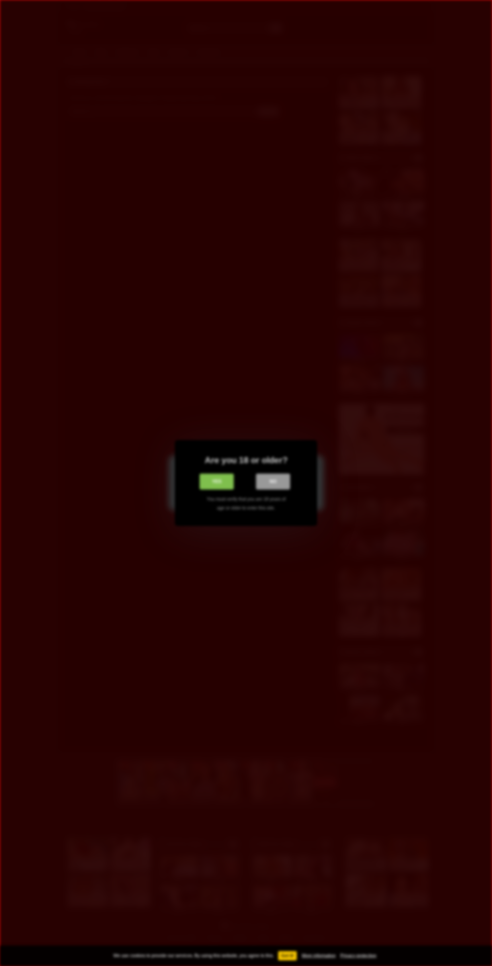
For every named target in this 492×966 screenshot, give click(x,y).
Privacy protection (358, 955)
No (273, 481)
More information (319, 955)
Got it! (287, 955)
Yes (217, 481)
